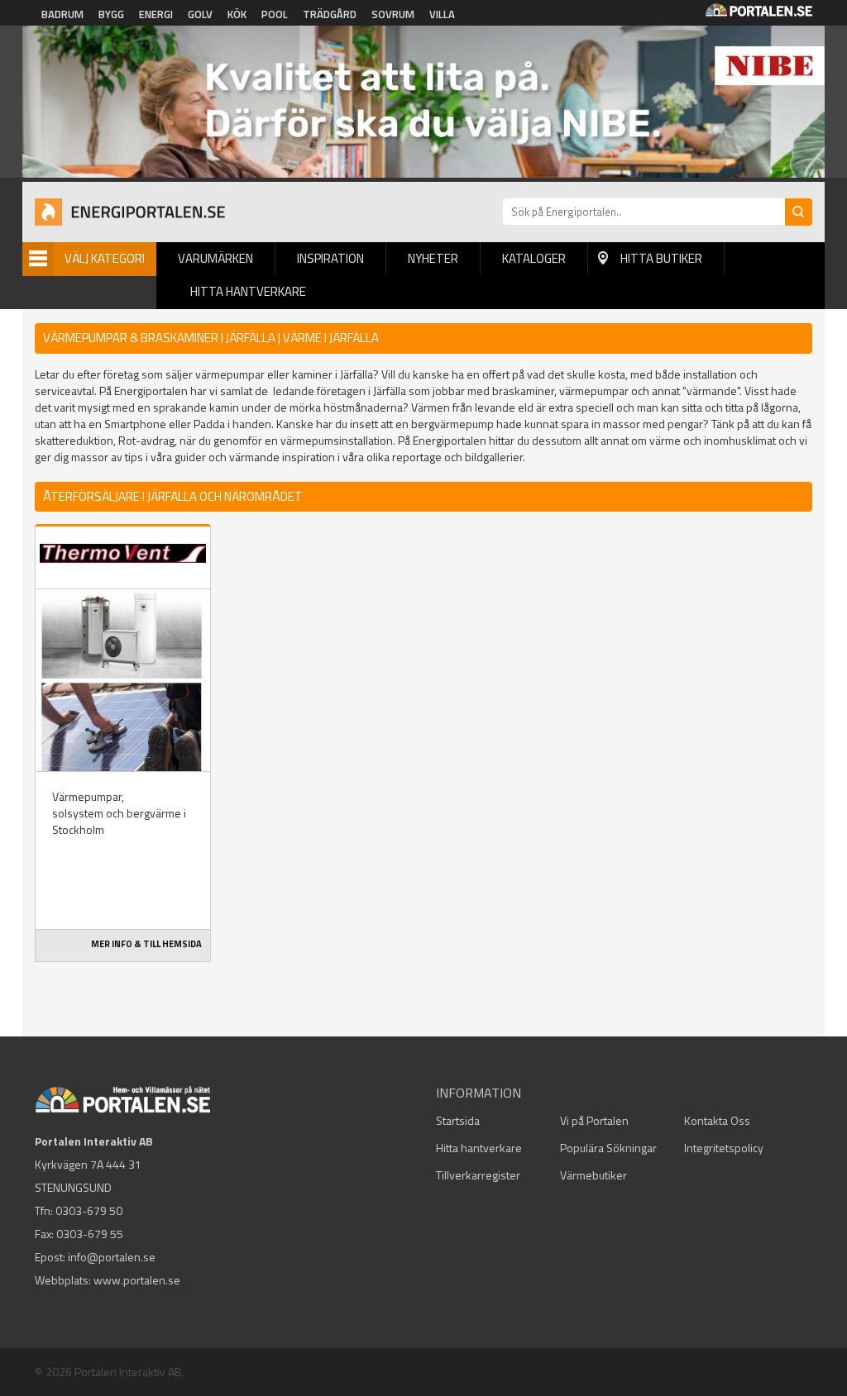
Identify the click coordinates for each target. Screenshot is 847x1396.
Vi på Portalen (594, 1120)
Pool (274, 14)
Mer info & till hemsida (146, 944)
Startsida (458, 1120)
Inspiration (330, 258)
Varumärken (215, 258)
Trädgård (330, 14)
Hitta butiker (661, 258)
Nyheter (433, 258)
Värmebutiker (593, 1175)
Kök (236, 14)
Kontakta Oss (717, 1120)
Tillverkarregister (478, 1175)
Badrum (62, 14)
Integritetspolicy (723, 1147)
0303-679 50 (88, 1210)
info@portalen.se (112, 1256)
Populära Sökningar (608, 1147)
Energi (156, 14)
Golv (200, 14)
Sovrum (392, 14)
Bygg (111, 14)
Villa (442, 14)
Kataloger (534, 258)
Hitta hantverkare (248, 291)
